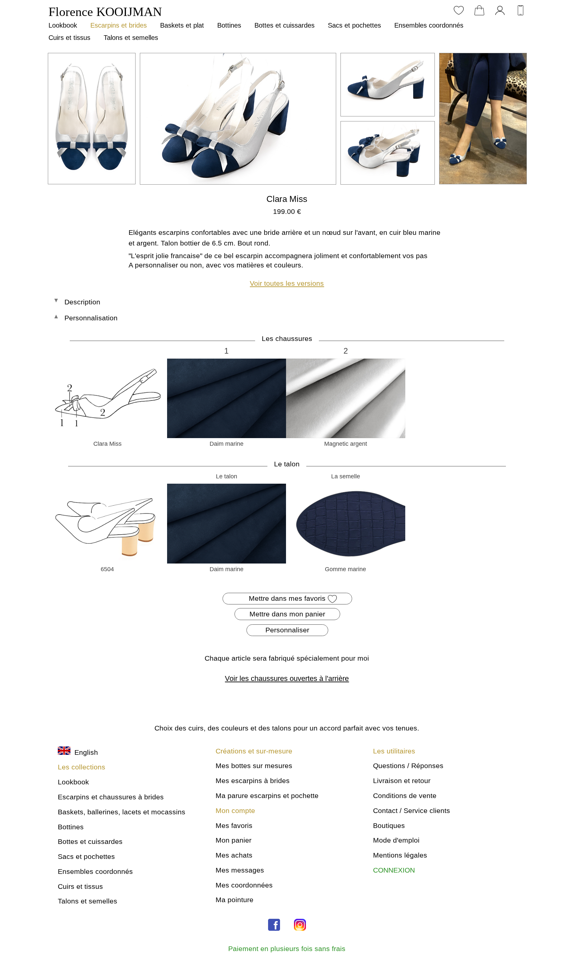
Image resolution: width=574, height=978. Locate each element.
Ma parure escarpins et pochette (267, 795)
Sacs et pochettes (354, 25)
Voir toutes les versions (287, 283)
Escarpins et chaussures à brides (111, 797)
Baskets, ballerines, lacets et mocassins (121, 812)
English (84, 752)
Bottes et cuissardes (284, 25)
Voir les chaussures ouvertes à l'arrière (287, 678)
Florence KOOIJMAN (105, 12)
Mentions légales (400, 855)
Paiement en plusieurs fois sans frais (286, 948)
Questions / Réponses (408, 765)
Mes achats (234, 855)
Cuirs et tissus (69, 37)
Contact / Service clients (411, 810)
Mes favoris (234, 825)
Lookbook (62, 25)
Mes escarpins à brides (253, 780)
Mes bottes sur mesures (254, 765)
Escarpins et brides (118, 25)
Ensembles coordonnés (428, 25)
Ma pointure (234, 899)
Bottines (229, 25)
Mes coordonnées (244, 885)
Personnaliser (287, 630)
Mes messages (240, 870)
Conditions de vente (404, 795)
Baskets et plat (182, 25)
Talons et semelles (131, 37)
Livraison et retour (401, 780)
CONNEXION (394, 870)
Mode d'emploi (396, 840)
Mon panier (233, 840)
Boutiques (389, 825)
